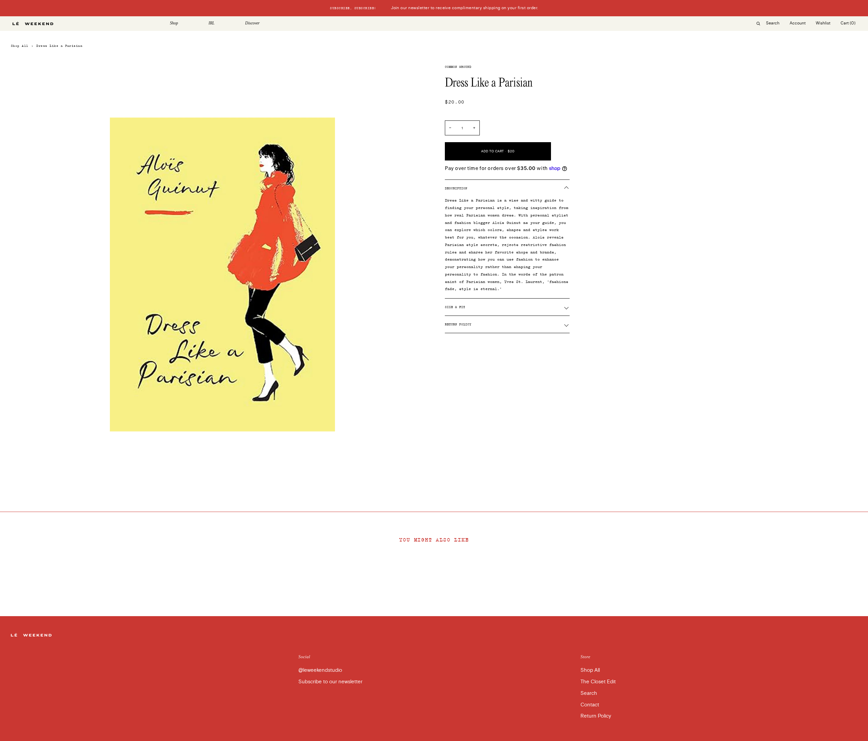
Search (588, 693)
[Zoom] (23, 473)
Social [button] (304, 656)
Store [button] (585, 656)
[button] (184, 23)
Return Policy (458, 324)
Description (456, 188)
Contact (589, 705)
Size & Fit (455, 307)
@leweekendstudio (320, 670)
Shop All (19, 46)
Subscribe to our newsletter (330, 682)
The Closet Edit (598, 682)
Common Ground (458, 67)
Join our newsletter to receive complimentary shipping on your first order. (434, 8)
